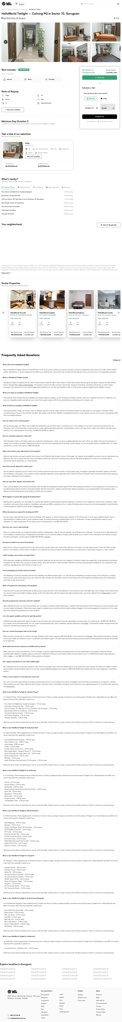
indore (43, 1018)
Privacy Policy (100, 1009)
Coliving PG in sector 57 (69, 972)
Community (81, 1000)
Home (3, 9)
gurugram (44, 1012)
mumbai (62, 1003)
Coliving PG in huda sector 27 (102, 978)
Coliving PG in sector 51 (7, 975)
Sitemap (98, 1015)
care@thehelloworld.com (18, 1018)
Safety (11, 656)
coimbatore (45, 1000)
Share (117, 18)
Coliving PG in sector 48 (100, 969)
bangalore (44, 997)
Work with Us (100, 1000)
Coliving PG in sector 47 (100, 972)
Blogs (98, 997)
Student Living (82, 997)
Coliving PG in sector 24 (7, 969)
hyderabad (44, 1015)
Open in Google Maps (26, 385)
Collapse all (116, 360)
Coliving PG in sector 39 (38, 972)
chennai (43, 1003)
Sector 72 (24, 9)
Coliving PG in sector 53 (100, 975)
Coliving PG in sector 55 (7, 972)
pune (61, 1009)
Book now (101, 77)
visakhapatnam (64, 1012)
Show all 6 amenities (13, 110)
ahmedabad (45, 995)
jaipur (61, 994)
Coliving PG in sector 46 (69, 978)
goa (42, 1009)
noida (61, 1006)
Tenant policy (38, 506)
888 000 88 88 (15, 1015)
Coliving (80, 995)
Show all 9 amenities (33, 156)
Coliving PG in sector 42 (38, 969)
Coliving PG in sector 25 (38, 975)
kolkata (61, 997)
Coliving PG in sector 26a (70, 975)
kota (60, 1000)
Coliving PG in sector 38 (7, 978)
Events (80, 608)
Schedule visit (99, 116)
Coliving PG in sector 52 (38, 978)
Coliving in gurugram (13, 9)
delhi (42, 1006)
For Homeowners (101, 1003)
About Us (99, 995)
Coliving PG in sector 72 (69, 969)
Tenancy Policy (100, 1012)
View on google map (110, 225)
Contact (47, 537)
